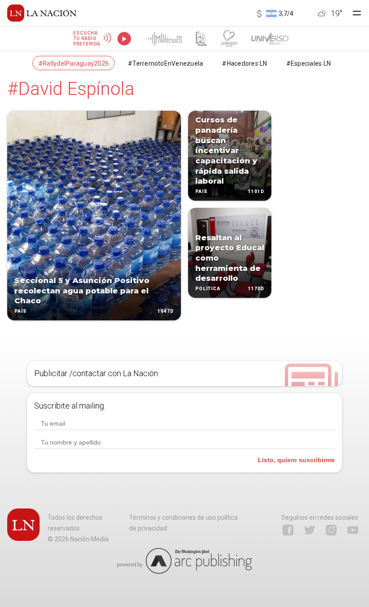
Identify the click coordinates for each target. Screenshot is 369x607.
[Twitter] (309, 530)
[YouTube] (353, 530)
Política (207, 288)
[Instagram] (331, 530)
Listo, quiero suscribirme (296, 459)
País (20, 311)
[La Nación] (41, 13)
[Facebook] (288, 530)
